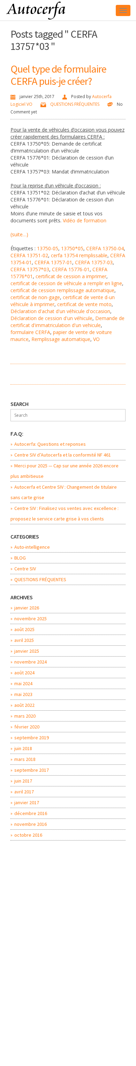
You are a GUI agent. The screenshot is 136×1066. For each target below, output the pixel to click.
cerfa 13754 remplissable (79, 255)
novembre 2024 (30, 662)
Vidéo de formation (84, 220)
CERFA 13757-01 (53, 262)
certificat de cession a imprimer (71, 276)
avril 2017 (24, 792)
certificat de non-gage (35, 297)
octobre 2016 (28, 835)
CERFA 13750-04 (105, 248)
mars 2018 (25, 759)
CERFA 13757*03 (29, 269)
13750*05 (72, 248)
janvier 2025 (26, 651)
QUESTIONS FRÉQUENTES (74, 104)
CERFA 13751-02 (29, 255)
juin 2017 (23, 781)
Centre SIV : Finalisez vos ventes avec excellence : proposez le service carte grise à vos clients (64, 513)
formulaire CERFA (30, 332)
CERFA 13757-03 (94, 262)
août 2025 (24, 629)
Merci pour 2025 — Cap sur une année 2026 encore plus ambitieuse (64, 470)
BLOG (20, 558)
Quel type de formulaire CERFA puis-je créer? (58, 75)
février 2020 (26, 727)
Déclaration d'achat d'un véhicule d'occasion (60, 311)
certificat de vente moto (84, 304)
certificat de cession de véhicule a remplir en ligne (66, 283)
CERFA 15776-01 (71, 269)
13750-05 (47, 248)
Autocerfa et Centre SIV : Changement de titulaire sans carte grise (63, 492)
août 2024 (24, 672)
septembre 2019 (31, 737)
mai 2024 (23, 683)
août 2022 (24, 705)
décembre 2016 (30, 813)
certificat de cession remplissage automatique (62, 290)
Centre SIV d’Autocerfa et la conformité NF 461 (62, 455)
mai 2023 (23, 694)
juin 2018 (23, 748)
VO (96, 339)
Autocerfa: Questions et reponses (50, 444)
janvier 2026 (26, 608)
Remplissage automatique (60, 339)
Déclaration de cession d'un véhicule (51, 318)
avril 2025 (24, 640)
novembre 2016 (30, 824)
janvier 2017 (26, 802)
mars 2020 (25, 716)
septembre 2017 (31, 770)
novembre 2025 (30, 618)
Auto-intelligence (32, 547)
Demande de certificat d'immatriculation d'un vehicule (67, 321)
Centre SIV (25, 568)
